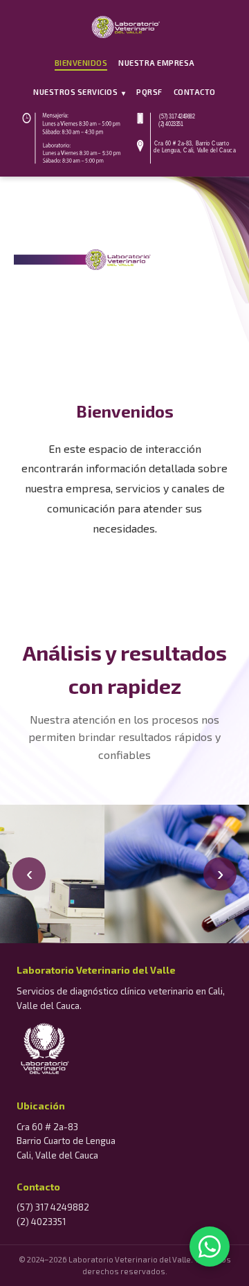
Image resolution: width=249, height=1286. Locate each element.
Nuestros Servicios (79, 92)
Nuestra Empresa (156, 62)
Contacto (195, 91)
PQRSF (149, 91)
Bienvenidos (81, 62)
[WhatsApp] (210, 1246)
